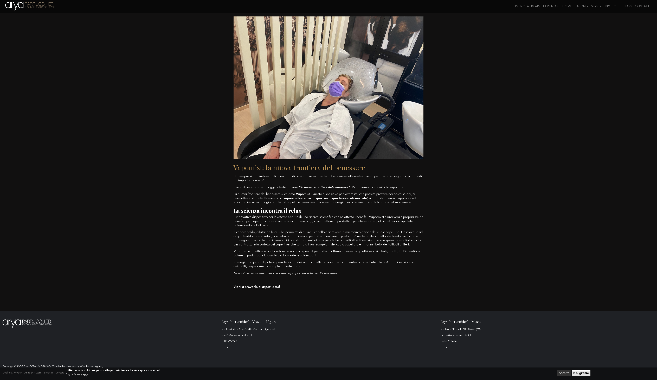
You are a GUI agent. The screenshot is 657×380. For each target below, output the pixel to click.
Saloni (580, 6)
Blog (627, 6)
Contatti (642, 6)
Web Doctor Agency (91, 366)
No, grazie (581, 373)
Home (567, 6)
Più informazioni (77, 375)
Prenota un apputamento (536, 6)
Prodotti (613, 6)
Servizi (597, 6)
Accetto (564, 373)
